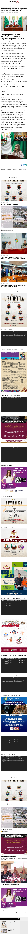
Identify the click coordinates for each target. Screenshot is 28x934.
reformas (15, 169)
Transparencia (22, 169)
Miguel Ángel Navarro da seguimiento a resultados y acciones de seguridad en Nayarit (13, 258)
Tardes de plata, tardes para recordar (10, 884)
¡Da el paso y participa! (7, 230)
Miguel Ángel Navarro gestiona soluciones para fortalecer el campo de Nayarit (13, 285)
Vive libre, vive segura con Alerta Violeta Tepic (12, 911)
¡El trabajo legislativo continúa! (9, 204)
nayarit (9, 169)
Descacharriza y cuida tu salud (8, 856)
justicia (3, 169)
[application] (14, 338)
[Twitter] (24, 165)
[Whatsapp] (26, 165)
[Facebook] (21, 165)
